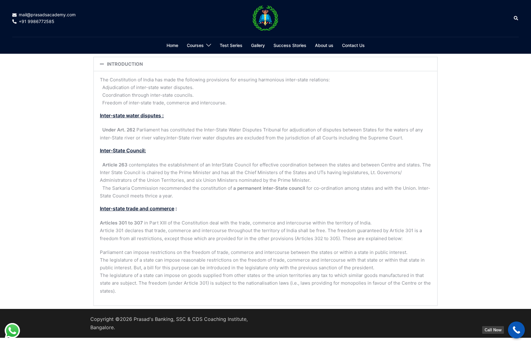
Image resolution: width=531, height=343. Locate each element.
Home (172, 45)
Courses (195, 45)
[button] (516, 18)
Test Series (231, 45)
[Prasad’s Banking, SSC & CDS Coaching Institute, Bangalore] (265, 18)
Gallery (258, 45)
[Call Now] (516, 330)
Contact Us (353, 45)
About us (324, 45)
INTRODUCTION (125, 64)
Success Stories (289, 45)
